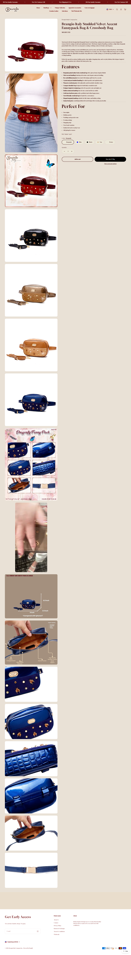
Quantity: (64, 147)
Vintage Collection (60, 7)
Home (38, 7)
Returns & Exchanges (59, 928)
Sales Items (65, 11)
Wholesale (56, 934)
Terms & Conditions (59, 931)
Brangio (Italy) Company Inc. (69, 19)
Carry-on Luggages (90, 7)
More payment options (110, 164)
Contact (56, 922)
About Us (56, 920)
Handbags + (46, 7)
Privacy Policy (57, 925)
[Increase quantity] (71, 151)
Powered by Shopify (28, 948)
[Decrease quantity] (64, 151)
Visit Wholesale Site (76, 11)
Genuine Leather (53, 11)
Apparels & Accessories (75, 7)
